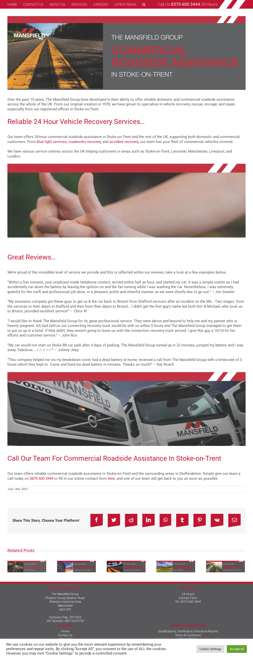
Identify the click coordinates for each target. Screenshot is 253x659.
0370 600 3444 (190, 601)
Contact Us (65, 635)
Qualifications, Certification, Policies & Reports (188, 631)
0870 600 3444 (41, 478)
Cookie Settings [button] (210, 649)
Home (65, 631)
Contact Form (188, 598)
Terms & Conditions (188, 635)
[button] (144, 4)
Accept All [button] (237, 649)
